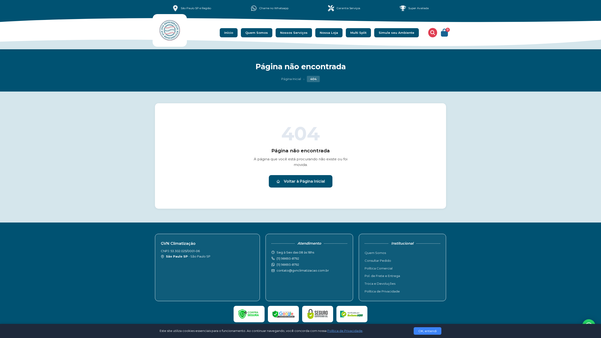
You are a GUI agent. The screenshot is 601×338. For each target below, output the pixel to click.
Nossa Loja (329, 33)
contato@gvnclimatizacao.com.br (303, 270)
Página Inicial (291, 79)
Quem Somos (256, 33)
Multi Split (358, 33)
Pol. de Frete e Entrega (382, 276)
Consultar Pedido (378, 260)
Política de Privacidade (382, 291)
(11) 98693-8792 (288, 264)
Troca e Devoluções (380, 283)
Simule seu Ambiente (396, 33)
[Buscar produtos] (432, 32)
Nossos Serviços (294, 33)
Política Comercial (379, 268)
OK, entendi (427, 331)
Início (228, 33)
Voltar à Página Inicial (304, 181)
